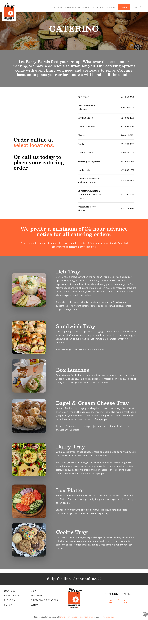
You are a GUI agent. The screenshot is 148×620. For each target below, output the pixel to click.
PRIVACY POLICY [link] (65, 617)
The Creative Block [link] (108, 617)
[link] (145, 614)
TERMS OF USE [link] (89, 617)
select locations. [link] (34, 145)
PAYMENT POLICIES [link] (77, 617)
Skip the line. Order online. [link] (72, 578)
